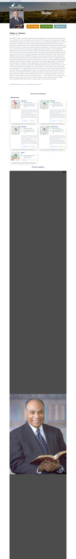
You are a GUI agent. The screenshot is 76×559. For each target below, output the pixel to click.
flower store (39, 84)
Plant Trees (32, 120)
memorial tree (23, 84)
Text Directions (24, 120)
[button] (16, 103)
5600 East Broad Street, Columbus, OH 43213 (27, 157)
